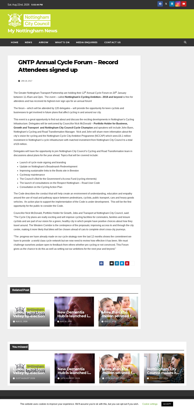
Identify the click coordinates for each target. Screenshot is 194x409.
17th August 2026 (115, 378)
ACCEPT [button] (167, 404)
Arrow (43, 42)
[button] (185, 42)
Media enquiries (87, 42)
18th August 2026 (70, 378)
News (28, 42)
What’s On (62, 42)
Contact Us (112, 42)
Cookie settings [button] (150, 404)
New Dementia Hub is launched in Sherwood (73, 316)
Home (14, 42)
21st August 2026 (25, 378)
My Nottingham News (32, 31)
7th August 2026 (159, 378)
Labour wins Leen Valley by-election (29, 314)
